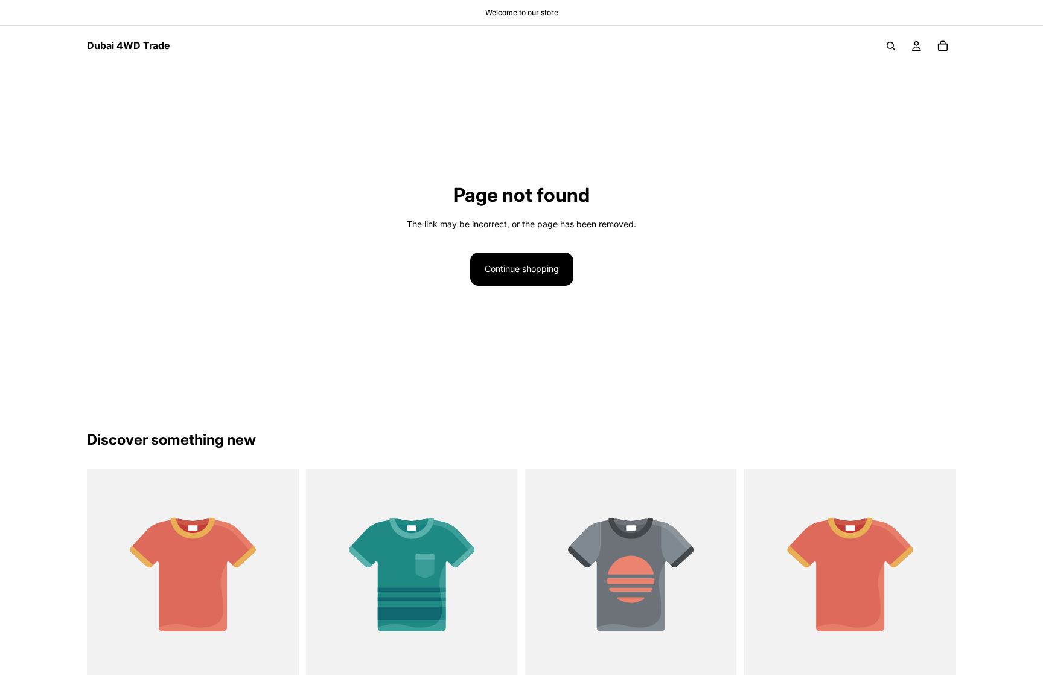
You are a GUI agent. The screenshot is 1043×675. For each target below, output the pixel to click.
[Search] (891, 46)
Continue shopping (522, 268)
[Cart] (943, 46)
